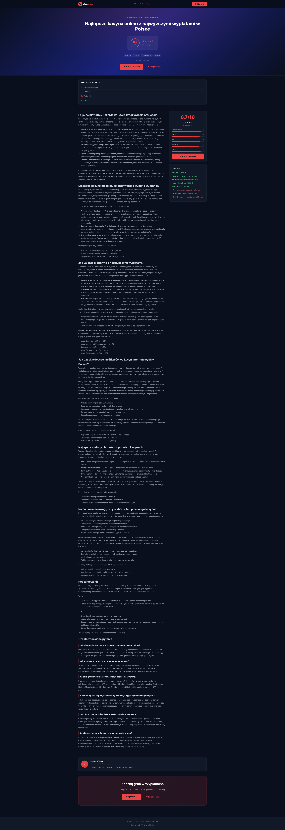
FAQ (85, 100)
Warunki (144, 825)
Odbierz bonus (152, 797)
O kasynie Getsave (91, 87)
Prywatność (135, 825)
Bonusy (87, 92)
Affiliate (151, 825)
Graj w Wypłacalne (132, 66)
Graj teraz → (199, 4)
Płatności (87, 96)
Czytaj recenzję (154, 66)
